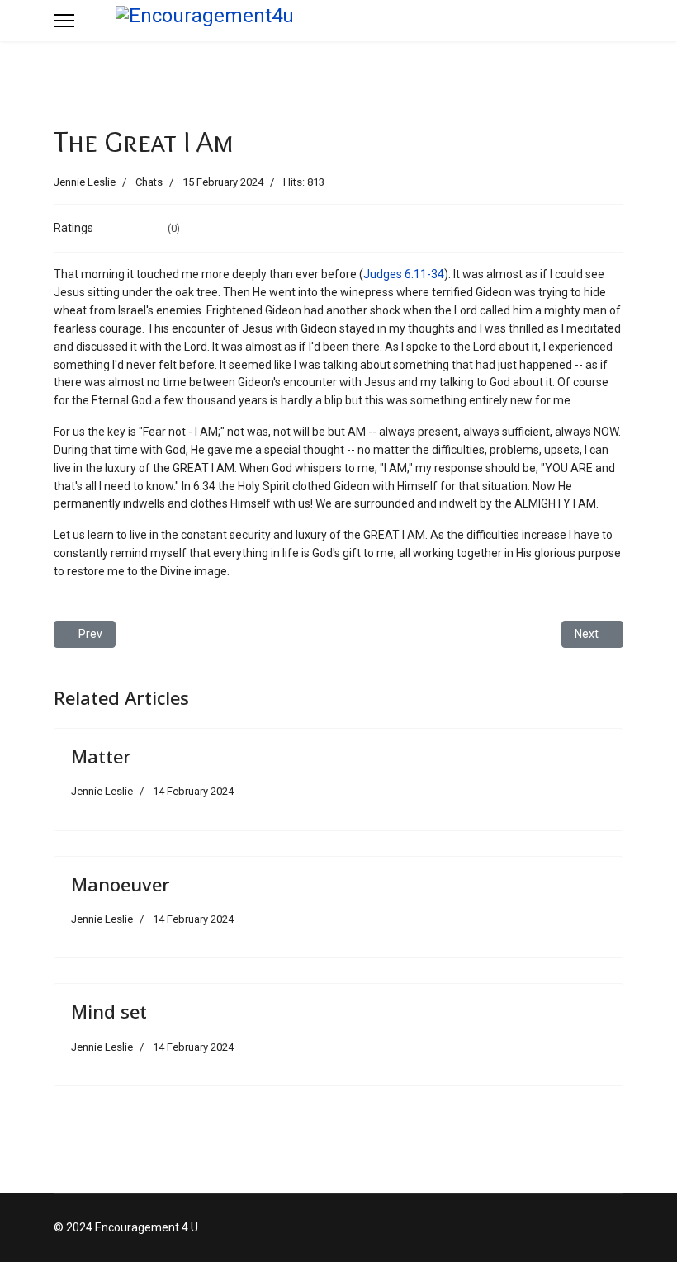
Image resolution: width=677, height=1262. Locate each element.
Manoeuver (120, 884)
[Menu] (64, 20)
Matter (101, 756)
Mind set (109, 1011)
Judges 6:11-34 (403, 274)
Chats (149, 182)
